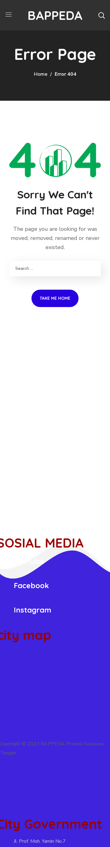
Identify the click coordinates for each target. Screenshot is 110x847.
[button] (101, 15)
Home (40, 74)
